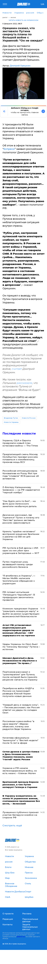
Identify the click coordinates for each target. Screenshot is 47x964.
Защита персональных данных (30, 926)
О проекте (8, 913)
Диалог (5, 17)
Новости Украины (11, 422)
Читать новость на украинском (23, 20)
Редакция (8, 919)
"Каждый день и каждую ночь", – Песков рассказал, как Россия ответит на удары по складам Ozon (21, 709)
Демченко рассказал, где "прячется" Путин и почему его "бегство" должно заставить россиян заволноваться (21, 519)
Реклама (26, 913)
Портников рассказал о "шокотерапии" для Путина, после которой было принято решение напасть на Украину (20, 676)
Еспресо (9, 148)
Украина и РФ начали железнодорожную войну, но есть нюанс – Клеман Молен (20, 771)
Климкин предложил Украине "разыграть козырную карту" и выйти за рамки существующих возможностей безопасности (21, 612)
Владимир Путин (11, 418)
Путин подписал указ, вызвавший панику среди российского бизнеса (18, 564)
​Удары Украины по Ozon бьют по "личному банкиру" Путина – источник (21, 647)
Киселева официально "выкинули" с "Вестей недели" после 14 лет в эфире (20, 740)
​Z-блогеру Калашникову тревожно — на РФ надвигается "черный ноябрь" (21, 490)
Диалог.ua (21, 937)
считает (17, 368)
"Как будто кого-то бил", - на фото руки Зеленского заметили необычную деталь (20, 504)
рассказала (24, 383)
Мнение (13, 17)
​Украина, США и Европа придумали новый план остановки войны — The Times (20, 443)
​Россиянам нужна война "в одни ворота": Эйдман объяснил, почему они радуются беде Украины (18, 725)
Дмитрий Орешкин (20, 66)
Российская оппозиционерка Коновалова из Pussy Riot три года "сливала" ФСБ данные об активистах (21, 475)
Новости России (28, 418)
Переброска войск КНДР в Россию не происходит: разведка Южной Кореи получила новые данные (18, 692)
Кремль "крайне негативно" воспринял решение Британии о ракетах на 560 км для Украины (21, 535)
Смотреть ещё (12, 825)
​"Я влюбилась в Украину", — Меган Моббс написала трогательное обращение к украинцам (19, 579)
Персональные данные (30, 920)
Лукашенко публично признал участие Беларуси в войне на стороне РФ (21, 815)
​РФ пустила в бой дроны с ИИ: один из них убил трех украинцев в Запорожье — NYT (21, 550)
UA (42, 4)
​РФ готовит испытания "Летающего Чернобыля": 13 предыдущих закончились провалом (19, 596)
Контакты (8, 924)
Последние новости (19, 433)
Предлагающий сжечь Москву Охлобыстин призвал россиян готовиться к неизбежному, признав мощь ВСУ (20, 458)
